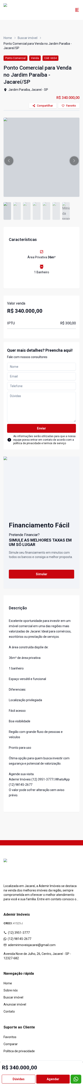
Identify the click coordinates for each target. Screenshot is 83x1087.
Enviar (41, 428)
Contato (9, 1011)
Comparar (11, 1044)
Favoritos (10, 1037)
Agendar (53, 1079)
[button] (8, 160)
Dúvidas (19, 1079)
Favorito (71, 105)
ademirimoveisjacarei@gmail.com (32, 945)
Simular (41, 574)
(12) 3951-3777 (19, 932)
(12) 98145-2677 (19, 939)
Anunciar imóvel (15, 1004)
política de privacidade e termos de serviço (39, 443)
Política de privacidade (19, 1051)
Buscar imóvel (27, 38)
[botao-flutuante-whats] (76, 1079)
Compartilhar (45, 105)
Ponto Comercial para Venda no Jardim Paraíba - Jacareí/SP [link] (38, 46)
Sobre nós (11, 990)
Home (8, 38)
